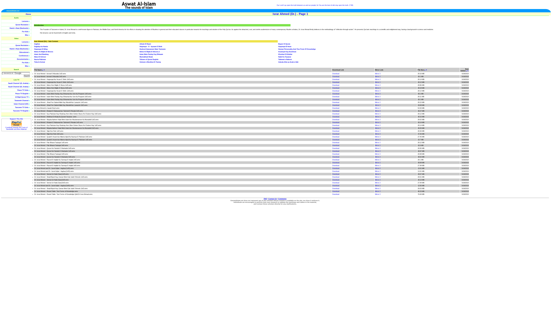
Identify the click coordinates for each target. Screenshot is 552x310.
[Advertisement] (538, 65)
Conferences (23, 56)
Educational (23, 52)
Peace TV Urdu (22, 90)
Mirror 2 (378, 73)
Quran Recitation (22, 25)
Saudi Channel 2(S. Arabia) (18, 87)
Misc (26, 35)
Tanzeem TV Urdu (21, 107)
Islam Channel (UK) (21, 104)
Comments (282, 199)
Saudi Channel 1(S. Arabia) (18, 83)
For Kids (25, 31)
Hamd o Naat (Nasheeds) (19, 28)
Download (335, 73)
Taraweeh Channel (21, 100)
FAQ (265, 199)
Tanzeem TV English (20, 111)
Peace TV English (21, 93)
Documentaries (22, 59)
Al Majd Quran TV (21, 97)
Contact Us (272, 199)
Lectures (25, 21)
